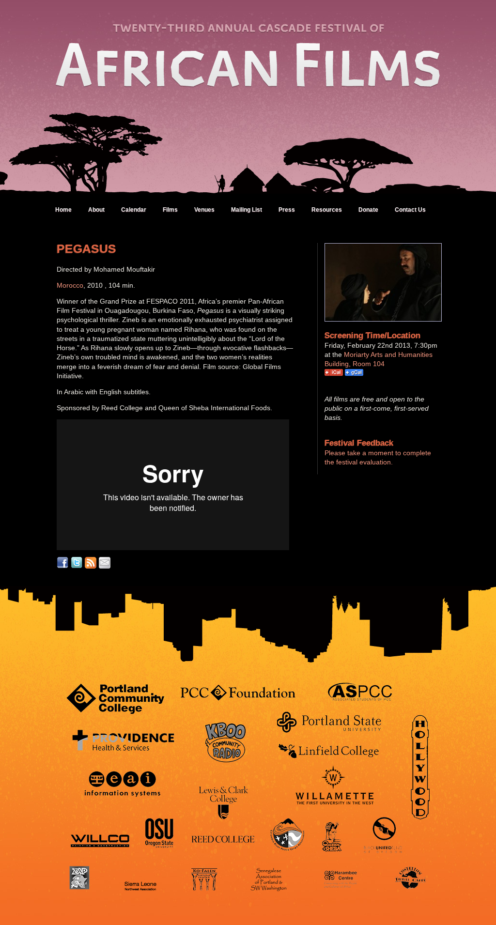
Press (287, 209)
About (96, 209)
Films (170, 209)
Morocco (70, 285)
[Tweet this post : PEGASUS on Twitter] (76, 563)
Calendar (133, 209)
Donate (368, 209)
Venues (204, 209)
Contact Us (410, 209)
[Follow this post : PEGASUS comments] (90, 563)
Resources (326, 209)
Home (63, 209)
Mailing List (246, 209)
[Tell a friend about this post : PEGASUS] (104, 563)
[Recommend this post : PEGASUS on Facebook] (62, 563)
